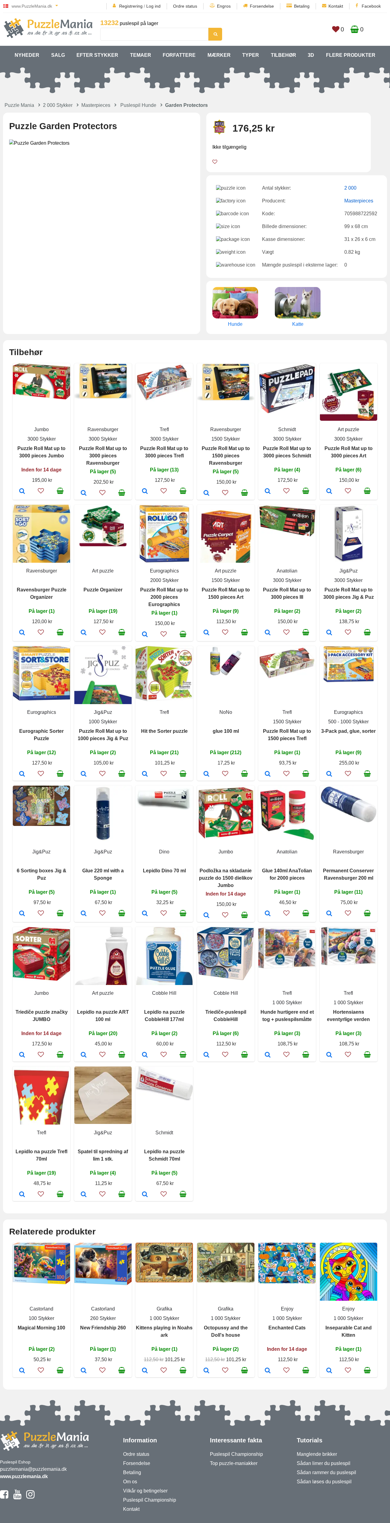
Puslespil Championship (149, 1500)
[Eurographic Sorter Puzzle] (22, 774)
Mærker (219, 55)
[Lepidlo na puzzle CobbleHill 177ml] (145, 1055)
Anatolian (287, 570)
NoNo (225, 712)
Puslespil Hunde (138, 105)
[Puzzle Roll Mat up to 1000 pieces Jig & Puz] (84, 774)
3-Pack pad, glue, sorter (348, 731)
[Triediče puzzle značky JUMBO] (22, 1055)
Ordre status (185, 6)
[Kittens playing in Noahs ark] (145, 1371)
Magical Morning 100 (41, 1327)
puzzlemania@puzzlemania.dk (33, 1469)
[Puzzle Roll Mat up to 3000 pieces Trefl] (145, 492)
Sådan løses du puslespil (324, 1481)
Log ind (153, 6)
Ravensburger (102, 429)
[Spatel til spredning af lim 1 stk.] (84, 1195)
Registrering (131, 6)
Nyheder (27, 55)
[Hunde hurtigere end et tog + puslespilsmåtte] (268, 1055)
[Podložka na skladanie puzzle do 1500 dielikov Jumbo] (206, 916)
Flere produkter (350, 55)
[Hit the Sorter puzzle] (145, 774)
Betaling (302, 6)
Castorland (41, 1308)
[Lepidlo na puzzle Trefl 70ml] (22, 1195)
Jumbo (41, 429)
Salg (58, 55)
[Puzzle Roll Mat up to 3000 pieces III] (268, 633)
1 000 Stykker (287, 1002)
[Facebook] (4, 1497)
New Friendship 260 (103, 1327)
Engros (224, 6)
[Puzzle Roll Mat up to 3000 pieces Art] (329, 492)
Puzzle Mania (19, 105)
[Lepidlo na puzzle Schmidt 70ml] (145, 1195)
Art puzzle (348, 429)
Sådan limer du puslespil (323, 1463)
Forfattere (179, 55)
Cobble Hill (164, 993)
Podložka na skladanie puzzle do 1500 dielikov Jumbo (226, 878)
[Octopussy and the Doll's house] (206, 1371)
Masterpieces (95, 105)
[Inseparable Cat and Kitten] (329, 1371)
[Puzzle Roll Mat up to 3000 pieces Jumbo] (22, 492)
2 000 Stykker (58, 105)
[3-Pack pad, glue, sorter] (329, 774)
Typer (250, 55)
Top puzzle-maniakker (233, 1463)
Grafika (164, 1308)
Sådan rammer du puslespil (326, 1472)
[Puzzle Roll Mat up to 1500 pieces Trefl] (268, 774)
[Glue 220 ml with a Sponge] (84, 914)
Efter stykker (97, 55)
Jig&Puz (348, 570)
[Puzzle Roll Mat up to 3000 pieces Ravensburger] (84, 493)
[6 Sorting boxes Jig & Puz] (22, 914)
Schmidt (287, 429)
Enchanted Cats (287, 1327)
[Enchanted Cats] (268, 1371)
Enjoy (287, 1308)
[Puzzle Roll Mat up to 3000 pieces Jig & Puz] (329, 633)
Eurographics (164, 570)
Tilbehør (283, 55)
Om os (130, 1481)
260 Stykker (103, 1318)
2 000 (350, 188)
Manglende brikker (317, 1454)
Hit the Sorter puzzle (164, 731)
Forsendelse (262, 6)
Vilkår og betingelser (145, 1490)
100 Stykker (41, 1318)
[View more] (41, 397)
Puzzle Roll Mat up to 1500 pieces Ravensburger (226, 456)
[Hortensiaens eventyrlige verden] (329, 1055)
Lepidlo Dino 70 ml (164, 870)
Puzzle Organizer (102, 589)
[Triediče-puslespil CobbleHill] (206, 1055)
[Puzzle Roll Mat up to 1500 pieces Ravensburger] (206, 493)
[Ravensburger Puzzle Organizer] (22, 633)
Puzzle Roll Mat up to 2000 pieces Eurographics (164, 597)
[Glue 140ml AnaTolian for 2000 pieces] (268, 914)
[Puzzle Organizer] (84, 633)
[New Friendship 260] (84, 1371)
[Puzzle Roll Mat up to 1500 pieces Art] (206, 633)
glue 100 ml (226, 731)
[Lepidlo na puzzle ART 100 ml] (84, 1055)
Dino (164, 851)
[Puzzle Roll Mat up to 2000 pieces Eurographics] (145, 635)
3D (311, 55)
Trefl (164, 429)
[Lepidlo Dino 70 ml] (145, 914)
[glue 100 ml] (206, 774)
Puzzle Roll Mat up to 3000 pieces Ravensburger (103, 456)
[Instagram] (30, 1497)
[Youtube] (17, 1497)
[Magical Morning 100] (22, 1371)
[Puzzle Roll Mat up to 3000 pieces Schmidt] (268, 492)
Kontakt (335, 6)
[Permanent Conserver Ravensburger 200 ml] (329, 914)
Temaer (140, 55)
